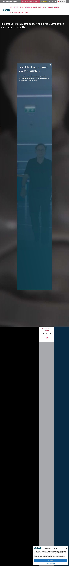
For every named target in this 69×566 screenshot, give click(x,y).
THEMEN (21, 7)
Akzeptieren (51, 560)
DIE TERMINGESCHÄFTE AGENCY (17, 12)
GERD (11, 7)
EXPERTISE (16, 7)
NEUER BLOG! (50, 7)
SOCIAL (44, 7)
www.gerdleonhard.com (29, 71)
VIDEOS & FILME (28, 7)
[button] (66, 548)
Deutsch (62, 1)
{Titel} (48, 563)
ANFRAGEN (56, 7)
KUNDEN (35, 7)
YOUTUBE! (27, 12)
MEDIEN (39, 7)
